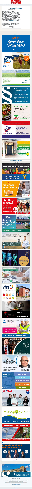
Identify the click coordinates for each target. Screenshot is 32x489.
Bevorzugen (11, 27)
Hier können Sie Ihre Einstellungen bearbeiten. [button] (16, 481)
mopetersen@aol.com (12, 20)
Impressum (16, 487)
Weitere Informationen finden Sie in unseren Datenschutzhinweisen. (16, 482)
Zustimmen (18, 484)
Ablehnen (13, 484)
